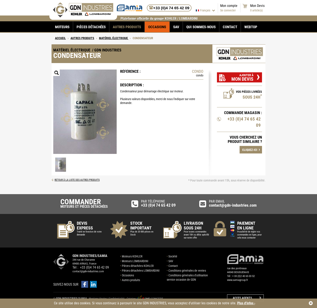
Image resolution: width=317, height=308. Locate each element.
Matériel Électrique (114, 38)
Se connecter (228, 10)
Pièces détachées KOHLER (138, 266)
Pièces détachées (91, 27)
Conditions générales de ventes (187, 270)
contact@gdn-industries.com (88, 271)
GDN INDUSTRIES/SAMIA (71, 298)
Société (172, 256)
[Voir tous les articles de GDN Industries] (240, 54)
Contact (230, 27)
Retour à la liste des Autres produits (77, 179)
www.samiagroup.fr (237, 280)
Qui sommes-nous (201, 27)
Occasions (157, 27)
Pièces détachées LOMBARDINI (141, 270)
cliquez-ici (251, 149)
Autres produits (127, 27)
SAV (176, 27)
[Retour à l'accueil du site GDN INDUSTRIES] (83, 16)
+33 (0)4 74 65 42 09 (244, 122)
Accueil (60, 38)
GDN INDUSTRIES (61, 262)
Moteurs (62, 27)
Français (205, 10)
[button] (84, 284)
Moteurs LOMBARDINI (135, 261)
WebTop (250, 27)
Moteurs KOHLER (132, 256)
